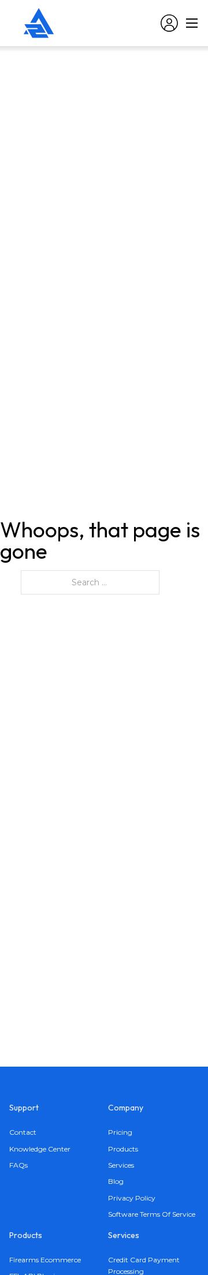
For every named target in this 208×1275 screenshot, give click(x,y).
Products (123, 1149)
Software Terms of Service (151, 1214)
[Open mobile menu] (192, 23)
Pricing (120, 1132)
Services (121, 1165)
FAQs (18, 1165)
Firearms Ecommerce (45, 1259)
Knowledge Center (39, 1149)
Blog (116, 1181)
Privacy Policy (131, 1198)
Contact (22, 1132)
